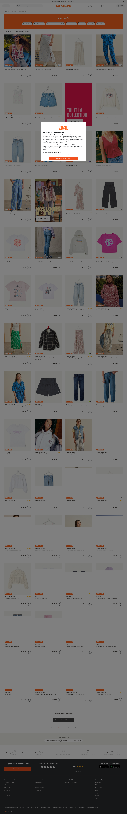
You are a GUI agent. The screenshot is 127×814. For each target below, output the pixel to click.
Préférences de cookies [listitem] (64, 155)
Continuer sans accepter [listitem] (76, 124)
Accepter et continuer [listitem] (63, 158)
